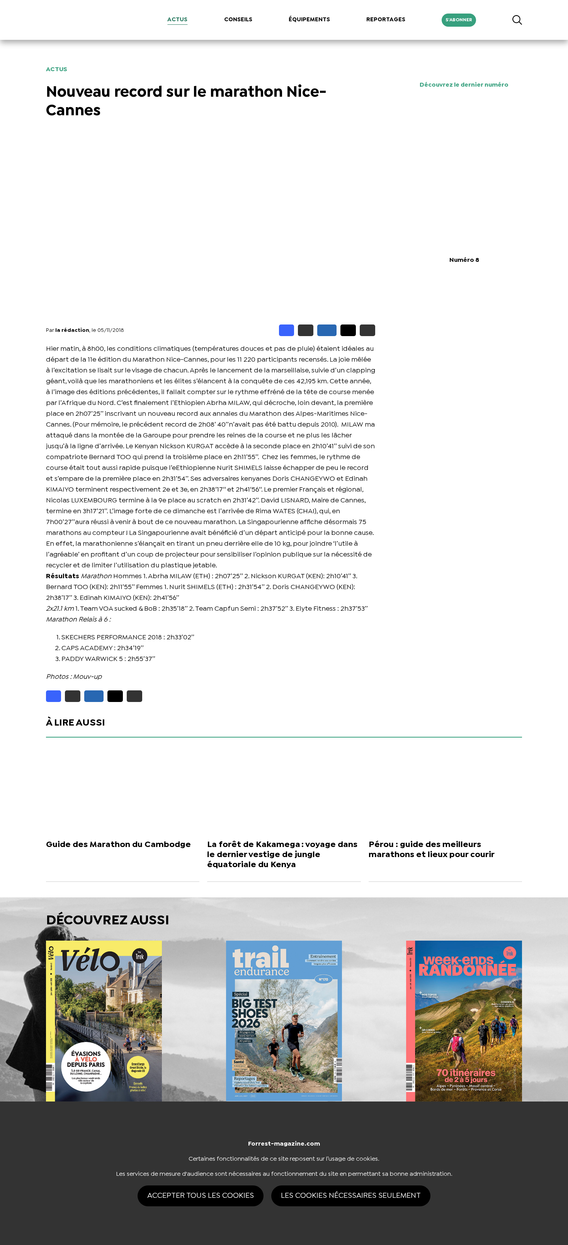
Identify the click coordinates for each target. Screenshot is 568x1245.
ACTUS (177, 19)
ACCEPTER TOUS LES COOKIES (200, 1195)
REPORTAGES (385, 19)
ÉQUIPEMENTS (309, 19)
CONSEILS (238, 19)
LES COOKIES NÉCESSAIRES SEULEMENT (351, 1195)
